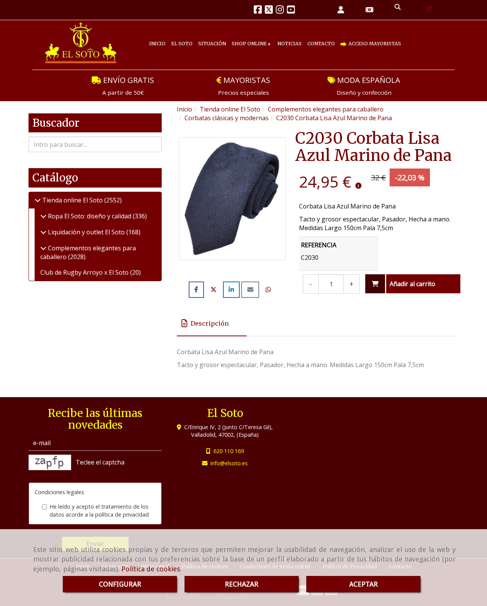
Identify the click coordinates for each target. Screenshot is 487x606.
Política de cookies (150, 569)
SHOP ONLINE (269, 37)
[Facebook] (258, 10)
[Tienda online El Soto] (38, 200)
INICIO (159, 37)
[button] (341, 10)
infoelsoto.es (229, 463)
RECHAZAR (241, 584)
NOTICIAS (315, 37)
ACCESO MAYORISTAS (188, 49)
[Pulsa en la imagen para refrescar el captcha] (50, 462)
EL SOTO (189, 37)
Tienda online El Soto (72, 200)
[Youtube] (291, 10)
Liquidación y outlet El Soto (86, 232)
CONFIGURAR (120, 584)
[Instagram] (280, 10)
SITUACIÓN (225, 37)
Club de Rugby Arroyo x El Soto (85, 272)
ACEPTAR (363, 584)
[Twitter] (269, 10)
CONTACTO (353, 37)
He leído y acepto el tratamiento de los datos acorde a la (99, 510)
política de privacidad (122, 514)
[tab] (212, 323)
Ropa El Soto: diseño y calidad (89, 216)
